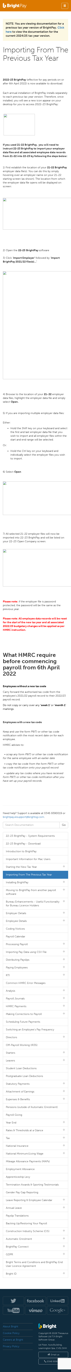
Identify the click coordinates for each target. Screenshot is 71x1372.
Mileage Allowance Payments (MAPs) (28, 1161)
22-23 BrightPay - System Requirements (30, 835)
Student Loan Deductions (21, 1068)
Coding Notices (15, 928)
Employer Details (16, 913)
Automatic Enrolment (19, 1239)
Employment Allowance (20, 1169)
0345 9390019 (54, 1361)
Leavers (10, 1060)
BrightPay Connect (17, 1246)
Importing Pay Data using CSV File (26, 952)
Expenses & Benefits (18, 1099)
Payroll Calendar (15, 936)
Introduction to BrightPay (21, 851)
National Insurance (17, 1145)
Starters (10, 1052)
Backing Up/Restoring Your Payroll (26, 1223)
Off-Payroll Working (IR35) (21, 1045)
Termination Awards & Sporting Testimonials (32, 1184)
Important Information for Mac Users (28, 859)
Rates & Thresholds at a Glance (24, 1130)
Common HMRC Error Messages (25, 983)
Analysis (10, 990)
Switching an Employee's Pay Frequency (30, 1029)
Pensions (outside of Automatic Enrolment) (32, 1107)
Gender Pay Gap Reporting (22, 1192)
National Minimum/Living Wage (24, 1153)
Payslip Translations (17, 1215)
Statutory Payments (18, 1083)
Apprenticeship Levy (18, 1177)
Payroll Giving (14, 1114)
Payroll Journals (15, 998)
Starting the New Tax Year (21, 867)
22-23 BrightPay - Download (23, 843)
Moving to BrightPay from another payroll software (31, 892)
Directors (11, 1037)
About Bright (10, 1326)
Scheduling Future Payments (23, 1021)
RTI (8, 975)
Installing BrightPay (17, 882)
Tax (8, 1138)
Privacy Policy (11, 1346)
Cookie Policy (11, 1333)
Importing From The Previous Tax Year (29, 874)
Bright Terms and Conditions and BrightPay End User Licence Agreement (34, 1264)
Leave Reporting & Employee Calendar (29, 1200)
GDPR (9, 1254)
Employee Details (16, 921)
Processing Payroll (17, 944)
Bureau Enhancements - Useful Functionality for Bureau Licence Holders (32, 903)
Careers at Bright (13, 1339)
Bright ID (11, 1273)
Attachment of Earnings (20, 1091)
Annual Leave (14, 1208)
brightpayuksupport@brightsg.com (23, 817)
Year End (11, 1122)
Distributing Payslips (17, 959)
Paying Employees (17, 967)
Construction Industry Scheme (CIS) (27, 1231)
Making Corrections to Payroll (24, 1014)
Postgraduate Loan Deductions (24, 1076)
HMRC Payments (16, 1006)
